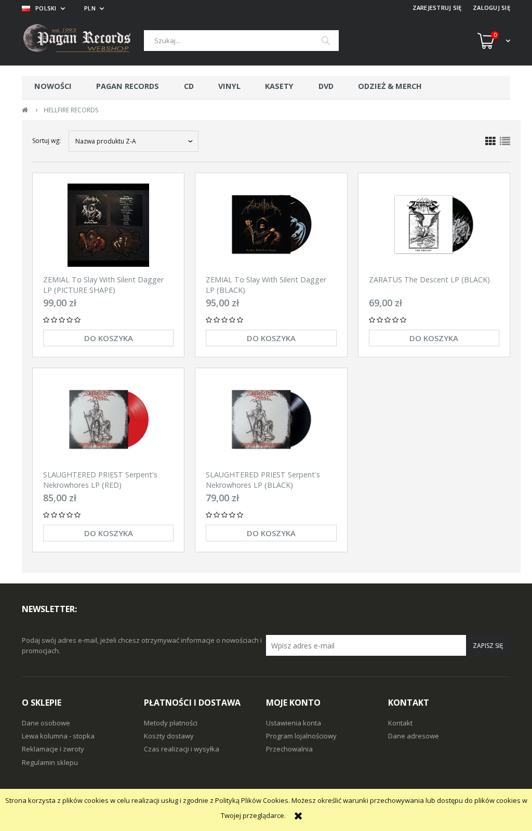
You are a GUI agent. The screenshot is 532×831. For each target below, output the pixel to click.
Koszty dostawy (169, 736)
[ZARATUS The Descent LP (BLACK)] (434, 225)
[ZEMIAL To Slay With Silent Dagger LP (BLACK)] (271, 225)
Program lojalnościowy (301, 736)
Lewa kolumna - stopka (58, 736)
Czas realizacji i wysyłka (181, 749)
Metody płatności (170, 723)
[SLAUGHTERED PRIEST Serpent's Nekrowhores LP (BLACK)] (271, 420)
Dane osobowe (46, 723)
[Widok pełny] (505, 141)
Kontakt (400, 723)
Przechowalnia (289, 749)
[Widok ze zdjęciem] (490, 141)
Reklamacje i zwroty (53, 749)
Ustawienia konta (293, 723)
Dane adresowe (413, 736)
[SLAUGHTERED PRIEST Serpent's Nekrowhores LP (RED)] (108, 420)
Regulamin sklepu (50, 762)
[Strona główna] (83, 41)
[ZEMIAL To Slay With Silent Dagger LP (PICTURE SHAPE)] (108, 225)
